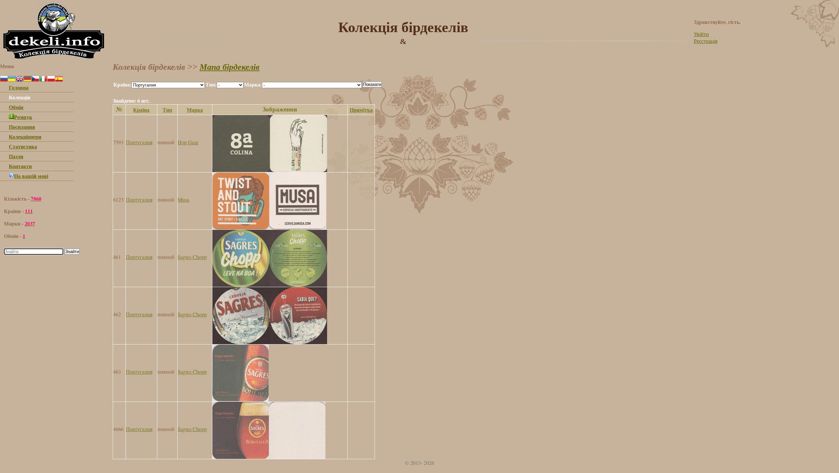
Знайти (72, 251)
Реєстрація (705, 40)
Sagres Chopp (192, 256)
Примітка (361, 109)
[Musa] (269, 227)
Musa (183, 199)
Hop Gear (188, 142)
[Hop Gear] (269, 170)
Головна (19, 87)
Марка (195, 109)
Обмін (16, 107)
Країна (141, 109)
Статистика (23, 146)
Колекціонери (25, 136)
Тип (167, 109)
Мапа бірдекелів (230, 67)
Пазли (16, 156)
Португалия (139, 142)
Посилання (22, 126)
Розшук (23, 117)
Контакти (20, 166)
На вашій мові (31, 176)
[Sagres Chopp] (269, 284)
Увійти (701, 33)
